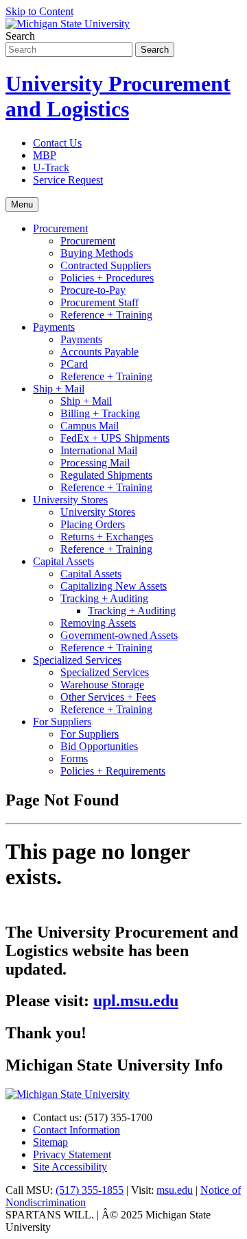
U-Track (51, 167)
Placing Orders (92, 524)
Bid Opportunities (99, 746)
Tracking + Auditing (104, 598)
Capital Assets (63, 561)
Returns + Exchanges (106, 536)
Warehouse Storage (102, 684)
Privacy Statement (72, 1154)
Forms (74, 758)
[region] (123, 917)
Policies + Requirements (112, 771)
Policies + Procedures (107, 278)
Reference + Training (106, 315)
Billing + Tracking (100, 413)
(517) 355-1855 (90, 1190)
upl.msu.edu (135, 1001)
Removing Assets (98, 623)
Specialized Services (77, 660)
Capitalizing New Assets (113, 586)
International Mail (98, 450)
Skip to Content (39, 11)
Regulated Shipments (106, 475)
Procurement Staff (99, 302)
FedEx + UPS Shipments (114, 438)
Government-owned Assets (119, 635)
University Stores (70, 499)
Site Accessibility (70, 1167)
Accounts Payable (99, 352)
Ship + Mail (58, 389)
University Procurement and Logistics (118, 96)
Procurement (60, 228)
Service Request (68, 180)
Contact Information (76, 1130)
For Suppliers (62, 721)
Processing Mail (95, 462)
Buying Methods (96, 253)
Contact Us (57, 143)
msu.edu (174, 1190)
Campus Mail (89, 425)
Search (20, 36)
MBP (44, 155)
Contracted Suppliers (105, 265)
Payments (54, 327)
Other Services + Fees (108, 697)
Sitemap (50, 1142)
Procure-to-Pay (93, 290)
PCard (74, 364)
